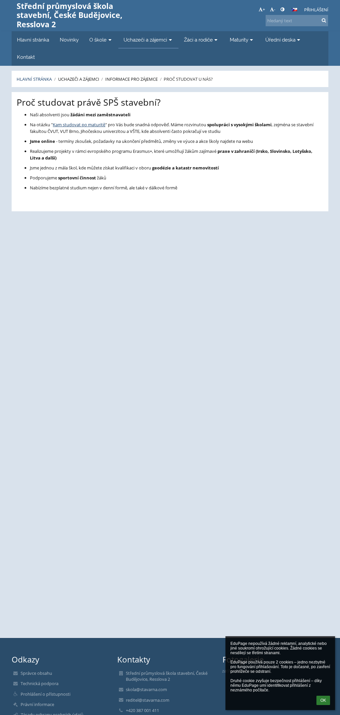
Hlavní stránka (34, 79)
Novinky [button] (69, 40)
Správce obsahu (36, 673)
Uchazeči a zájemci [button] (145, 40)
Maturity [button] (239, 40)
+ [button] (264, 9)
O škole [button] (98, 40)
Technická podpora (39, 683)
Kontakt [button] (26, 57)
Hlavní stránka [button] (33, 40)
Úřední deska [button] (280, 40)
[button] (282, 9)
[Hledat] (324, 20)
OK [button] (323, 700)
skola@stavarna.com (146, 689)
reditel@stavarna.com (147, 700)
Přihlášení (316, 10)
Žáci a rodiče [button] (198, 40)
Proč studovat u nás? (188, 79)
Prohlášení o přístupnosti (45, 694)
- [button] (274, 9)
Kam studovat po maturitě (79, 125)
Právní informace (37, 704)
